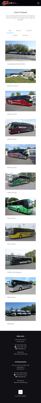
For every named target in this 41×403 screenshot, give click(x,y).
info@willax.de (21, 349)
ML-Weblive (22, 396)
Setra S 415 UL (11, 218)
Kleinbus (18, 30)
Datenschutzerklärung (20, 354)
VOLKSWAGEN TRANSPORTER (16, 64)
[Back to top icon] (20, 392)
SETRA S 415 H (11, 297)
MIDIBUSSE (10, 324)
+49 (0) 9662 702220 (21, 373)
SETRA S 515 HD (12, 139)
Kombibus (29, 30)
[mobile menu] (38, 3)
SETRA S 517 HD (12, 114)
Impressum (20, 352)
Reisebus (25, 35)
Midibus (15, 35)
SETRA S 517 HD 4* (12, 86)
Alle (10, 30)
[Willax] (10, 2)
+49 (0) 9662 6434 (21, 345)
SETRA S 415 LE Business (14, 272)
